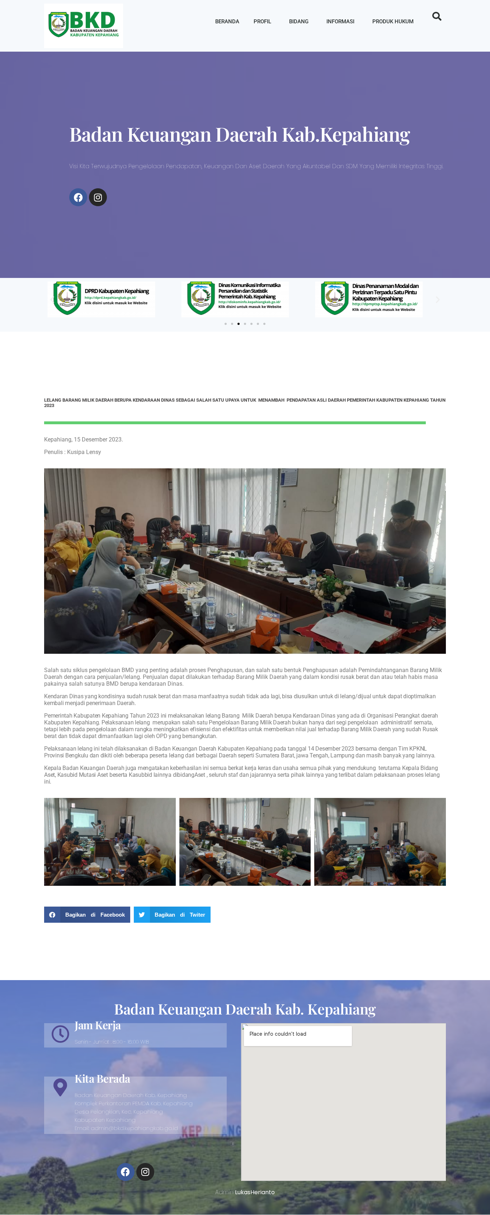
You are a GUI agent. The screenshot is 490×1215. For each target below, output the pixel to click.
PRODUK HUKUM (393, 21)
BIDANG (298, 21)
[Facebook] (78, 197)
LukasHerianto (255, 1192)
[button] (437, 16)
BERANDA (227, 21)
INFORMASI (340, 21)
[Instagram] (98, 197)
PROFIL (262, 21)
